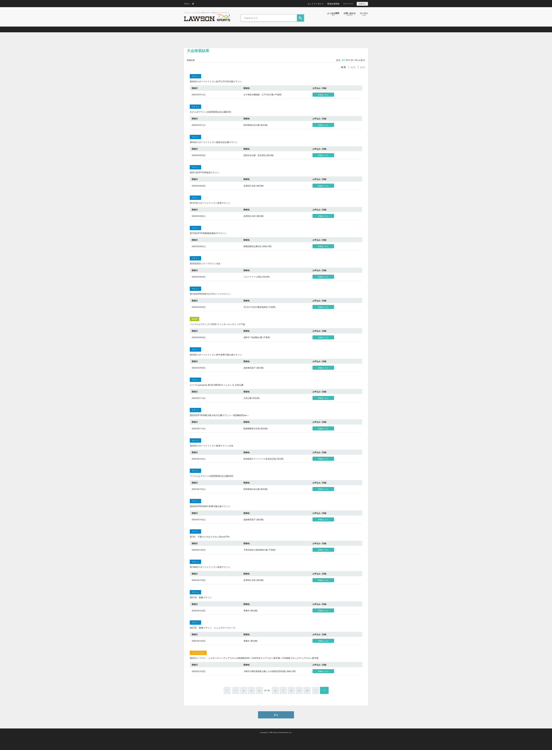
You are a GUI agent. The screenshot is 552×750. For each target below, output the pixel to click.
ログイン (362, 3)
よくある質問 (333, 14)
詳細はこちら (323, 94)
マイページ (348, 3)
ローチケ (364, 14)
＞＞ (324, 690)
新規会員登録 (333, 3)
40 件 (353, 67)
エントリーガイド (315, 3)
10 (307, 690)
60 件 (362, 67)
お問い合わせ (350, 14)
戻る (276, 714)
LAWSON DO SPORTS (207, 17)
